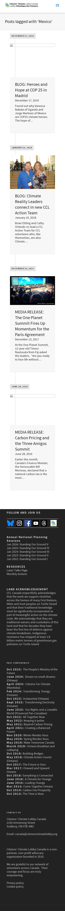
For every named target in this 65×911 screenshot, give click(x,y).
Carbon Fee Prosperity (36, 790)
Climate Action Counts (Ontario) (29, 759)
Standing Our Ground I (33, 559)
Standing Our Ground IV (34, 548)
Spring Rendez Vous (36, 739)
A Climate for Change (37, 779)
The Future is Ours (34, 765)
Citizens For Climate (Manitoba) (28, 686)
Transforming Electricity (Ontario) (30, 704)
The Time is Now (33, 794)
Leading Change (35, 783)
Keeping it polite (33, 721)
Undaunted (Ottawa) (36, 699)
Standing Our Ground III (34, 552)
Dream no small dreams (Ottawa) (31, 678)
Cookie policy (15, 887)
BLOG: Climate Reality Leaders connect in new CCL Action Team (32, 204)
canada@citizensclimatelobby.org (36, 834)
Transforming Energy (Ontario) (28, 693)
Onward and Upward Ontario (28, 770)
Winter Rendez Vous (35, 735)
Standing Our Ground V (33, 544)
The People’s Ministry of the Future (32, 671)
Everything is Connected (38, 775)
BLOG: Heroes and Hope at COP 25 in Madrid (31, 89)
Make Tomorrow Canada (39, 743)
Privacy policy (15, 883)
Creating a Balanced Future (28, 730)
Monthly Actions (17, 574)
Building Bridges (33, 754)
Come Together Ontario (38, 786)
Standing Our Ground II (33, 555)
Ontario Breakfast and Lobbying (31, 748)
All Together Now (34, 717)
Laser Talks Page (17, 570)
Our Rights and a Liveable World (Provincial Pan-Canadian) (32, 711)
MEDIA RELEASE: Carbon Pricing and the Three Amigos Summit (32, 440)
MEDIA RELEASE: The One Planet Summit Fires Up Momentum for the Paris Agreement (32, 323)
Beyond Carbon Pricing (38, 724)
